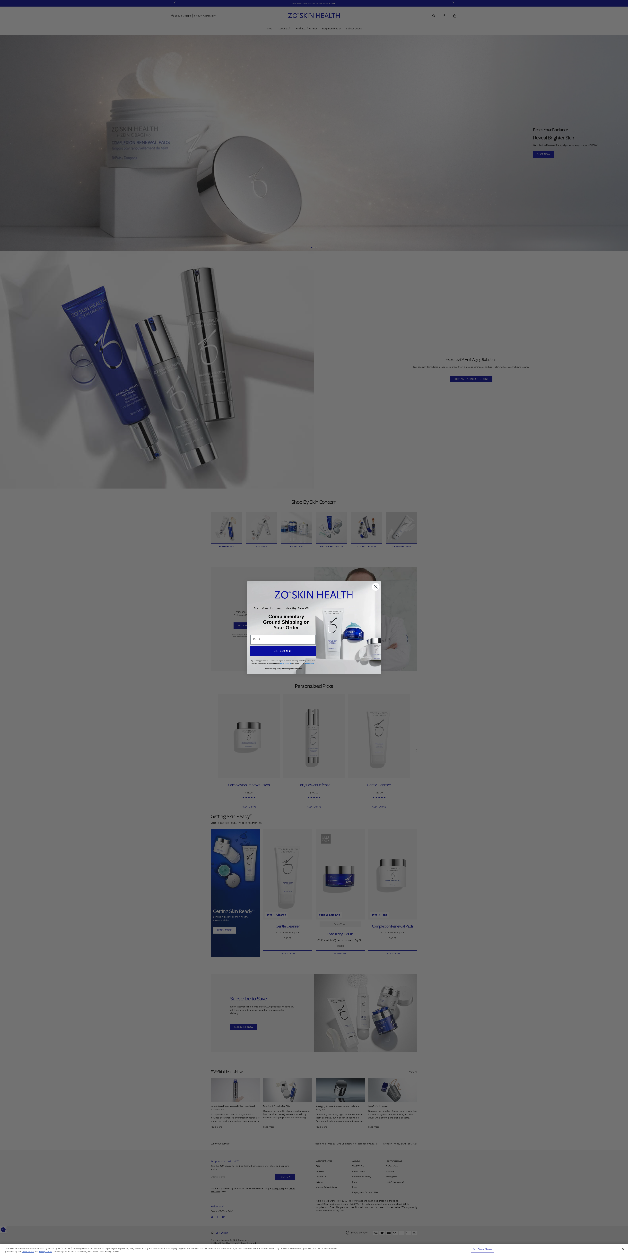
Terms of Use (28, 1251)
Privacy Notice (45, 1251)
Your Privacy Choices (482, 1249)
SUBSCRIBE (283, 651)
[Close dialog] (376, 587)
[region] (314, 1249)
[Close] (622, 1248)
